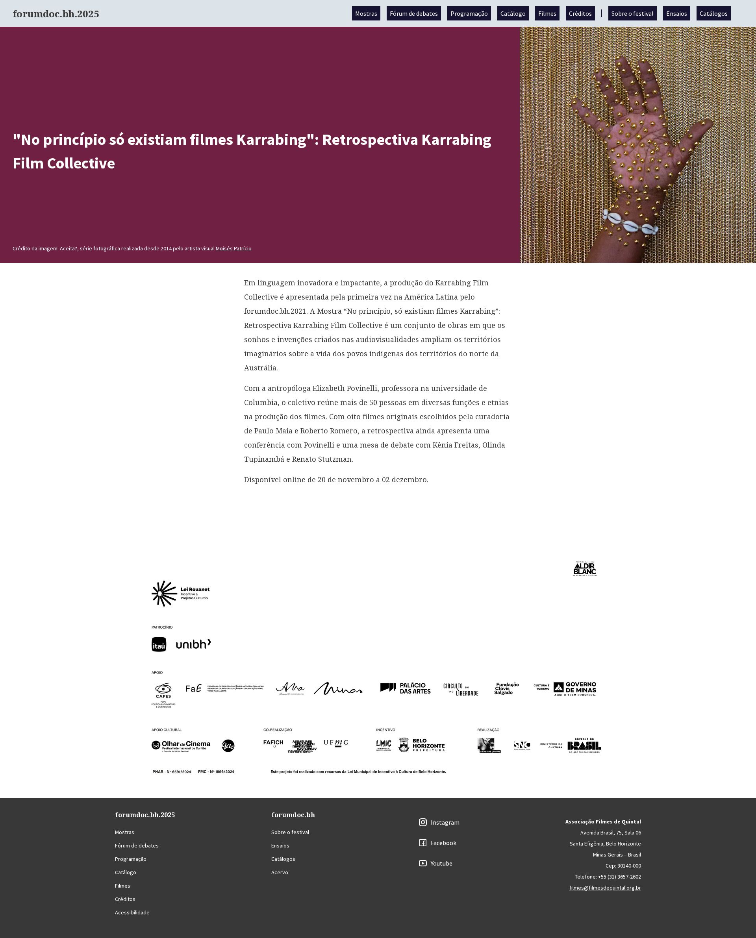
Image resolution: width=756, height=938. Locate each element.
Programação (469, 13)
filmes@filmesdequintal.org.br (605, 887)
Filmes (547, 13)
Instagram (445, 822)
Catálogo (513, 13)
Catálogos (714, 13)
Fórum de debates (414, 13)
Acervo (279, 872)
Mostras (366, 13)
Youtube (441, 863)
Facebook (443, 843)
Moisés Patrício (234, 248)
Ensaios (676, 13)
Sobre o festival (632, 13)
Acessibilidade (132, 912)
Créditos (580, 13)
